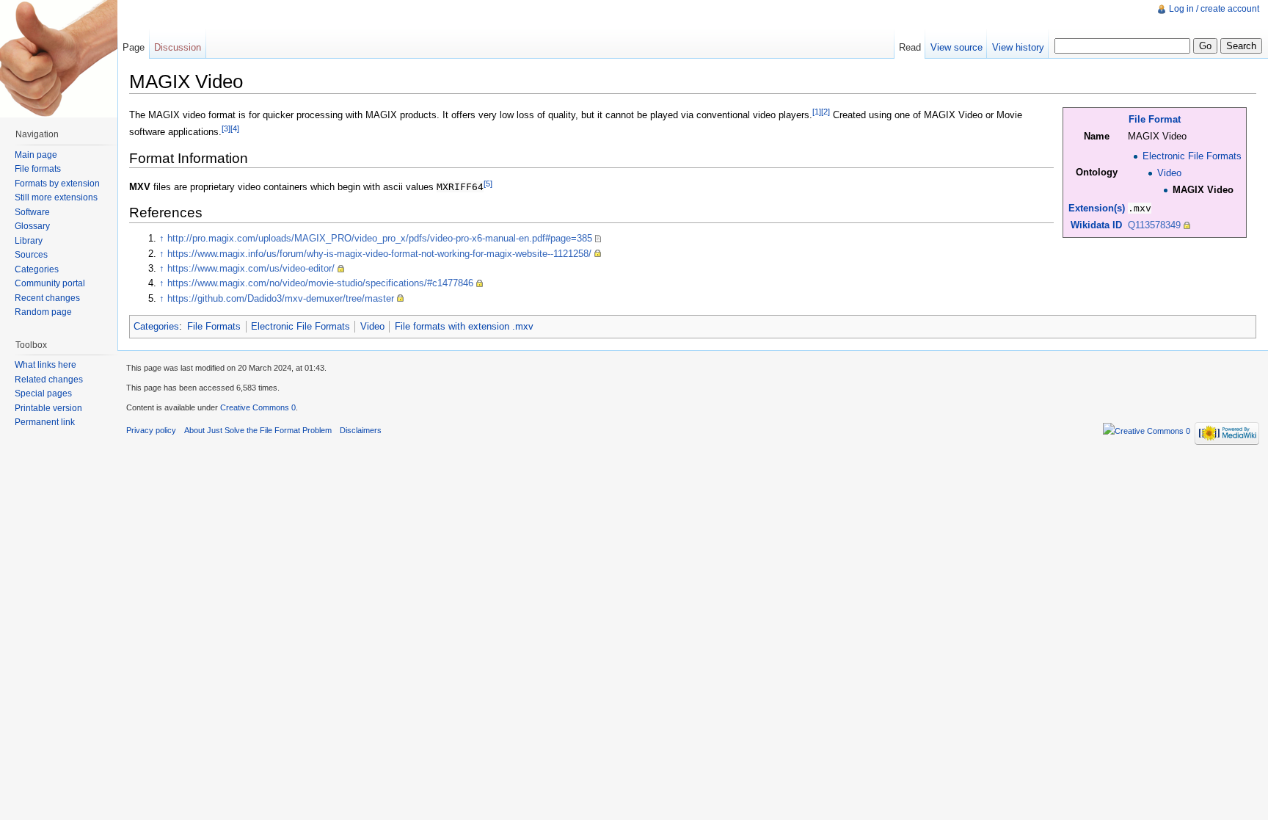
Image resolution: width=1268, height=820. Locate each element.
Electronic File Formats (1192, 156)
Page (134, 47)
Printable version (48, 408)
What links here (45, 365)
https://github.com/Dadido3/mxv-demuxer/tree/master (280, 298)
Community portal (50, 283)
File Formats (214, 326)
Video (1169, 172)
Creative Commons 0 (258, 407)
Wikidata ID (1096, 225)
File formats (38, 169)
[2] (825, 111)
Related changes (49, 379)
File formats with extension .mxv (464, 326)
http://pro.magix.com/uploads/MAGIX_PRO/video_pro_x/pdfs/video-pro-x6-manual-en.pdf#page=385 (379, 238)
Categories (156, 326)
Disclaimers (361, 430)
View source (956, 47)
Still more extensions (56, 197)
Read (910, 47)
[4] (234, 128)
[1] (816, 111)
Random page (43, 312)
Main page (36, 155)
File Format (1155, 119)
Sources (31, 255)
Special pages (43, 393)
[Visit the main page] (58, 58)
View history (1018, 47)
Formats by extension (57, 183)
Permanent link (45, 422)
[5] (488, 183)
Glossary (32, 226)
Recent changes (47, 298)
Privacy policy (151, 430)
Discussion (177, 47)
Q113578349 (1154, 225)
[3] (226, 128)
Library (29, 241)
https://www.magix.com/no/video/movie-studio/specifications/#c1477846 (320, 283)
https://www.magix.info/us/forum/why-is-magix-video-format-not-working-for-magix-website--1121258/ (379, 253)
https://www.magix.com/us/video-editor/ (251, 268)
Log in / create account (1214, 9)
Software (32, 212)
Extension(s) (1096, 208)
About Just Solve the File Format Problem (258, 430)
